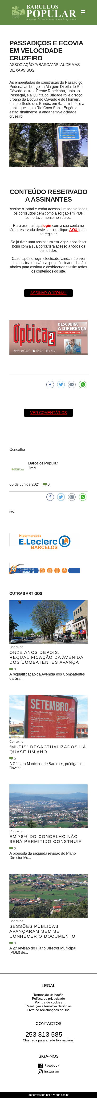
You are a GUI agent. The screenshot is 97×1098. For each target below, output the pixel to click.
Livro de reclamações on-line (48, 1010)
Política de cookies (48, 1002)
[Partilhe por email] (72, 384)
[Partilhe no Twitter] (61, 384)
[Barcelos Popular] (44, 13)
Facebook (51, 1065)
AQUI (73, 230)
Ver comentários (48, 413)
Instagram (51, 1071)
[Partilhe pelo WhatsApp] (82, 384)
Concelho (16, 647)
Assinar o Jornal (48, 293)
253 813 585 (43, 1034)
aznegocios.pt (59, 1095)
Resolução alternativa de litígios (48, 1006)
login (46, 226)
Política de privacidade (48, 998)
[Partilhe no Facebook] (50, 384)
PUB (11, 511)
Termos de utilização (48, 995)
